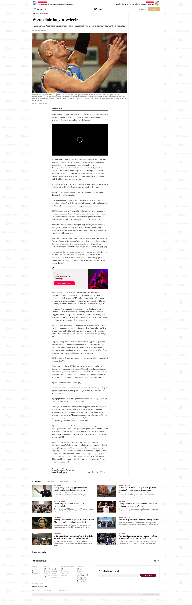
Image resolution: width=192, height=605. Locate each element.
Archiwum (64, 575)
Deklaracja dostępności (51, 577)
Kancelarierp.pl (81, 577)
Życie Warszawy (82, 581)
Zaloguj (154, 9)
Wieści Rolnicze (82, 579)
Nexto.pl (79, 573)
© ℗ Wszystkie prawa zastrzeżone (63, 471)
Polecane (50, 481)
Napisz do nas (36, 573)
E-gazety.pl (80, 571)
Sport (37, 14)
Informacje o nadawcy (51, 575)
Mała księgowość (82, 575)
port (101, 9)
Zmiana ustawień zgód (51, 571)
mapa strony (36, 590)
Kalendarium (48, 590)
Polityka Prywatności (50, 569)
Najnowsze (64, 481)
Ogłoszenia (64, 571)
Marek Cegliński (57, 108)
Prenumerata (65, 573)
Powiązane (36, 481)
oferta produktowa (63, 590)
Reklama (63, 569)
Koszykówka (44, 14)
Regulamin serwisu (50, 573)
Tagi (75, 481)
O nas (34, 569)
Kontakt (34, 571)
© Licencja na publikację (60, 469)
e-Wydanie (142, 9)
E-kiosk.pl (80, 569)
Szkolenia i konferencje (39, 586)
